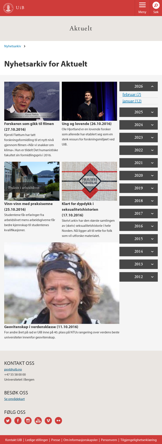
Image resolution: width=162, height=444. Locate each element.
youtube (40, 421)
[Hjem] (8, 8)
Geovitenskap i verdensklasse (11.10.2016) (41, 326)
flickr (60, 421)
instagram (29, 421)
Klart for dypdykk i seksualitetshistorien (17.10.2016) (80, 209)
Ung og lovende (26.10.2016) (87, 123)
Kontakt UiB (13, 440)
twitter (9, 421)
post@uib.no (13, 369)
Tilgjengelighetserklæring (138, 440)
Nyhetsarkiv (12, 46)
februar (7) (132, 94)
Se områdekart (14, 399)
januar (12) (132, 100)
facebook (19, 421)
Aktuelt (81, 28)
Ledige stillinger (36, 440)
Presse (55, 440)
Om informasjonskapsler (80, 440)
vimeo (50, 421)
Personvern (109, 440)
